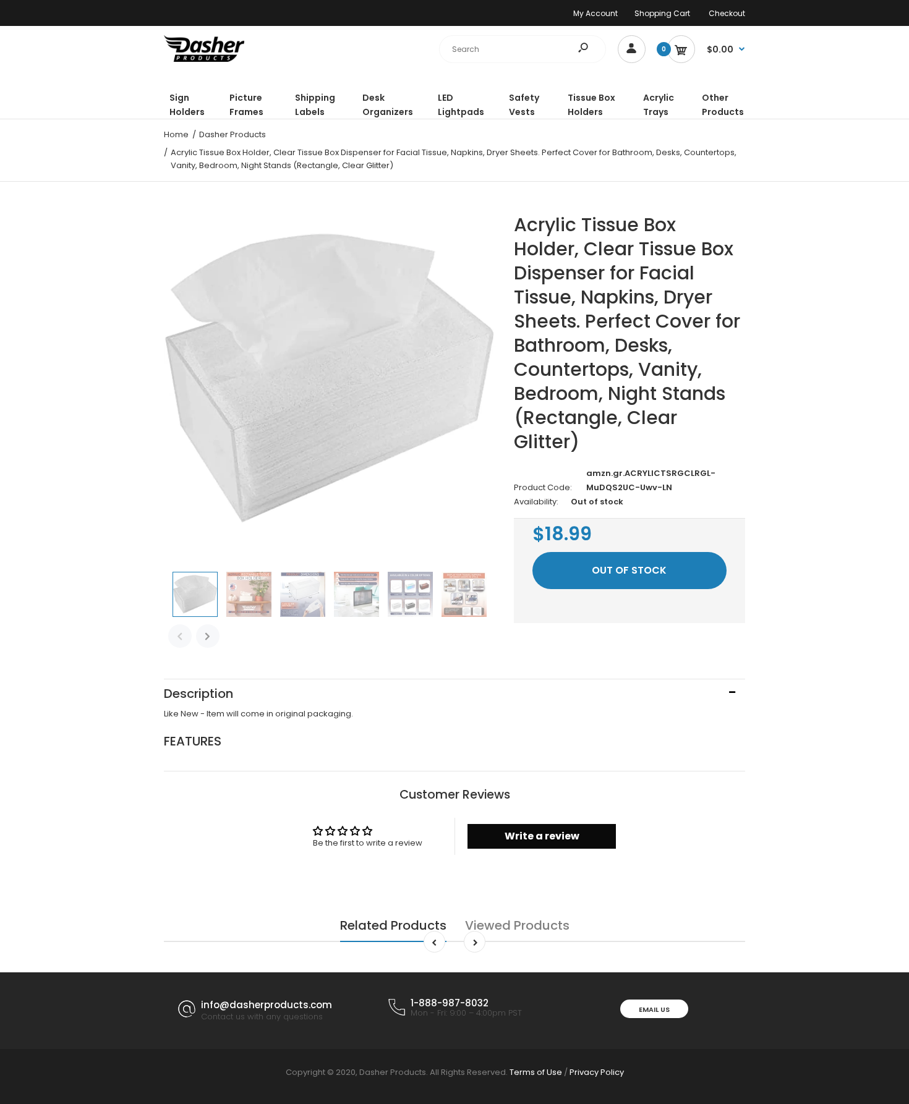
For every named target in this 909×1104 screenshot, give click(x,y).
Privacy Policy (597, 1072)
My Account (595, 13)
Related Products (393, 925)
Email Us (654, 1009)
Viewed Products (517, 925)
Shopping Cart (662, 13)
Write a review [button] (542, 836)
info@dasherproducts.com (266, 1004)
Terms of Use (536, 1072)
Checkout (727, 13)
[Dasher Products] (204, 59)
